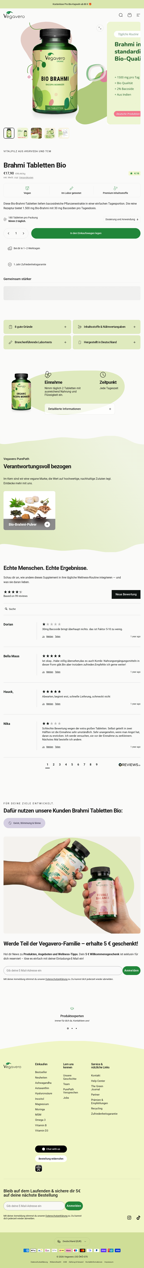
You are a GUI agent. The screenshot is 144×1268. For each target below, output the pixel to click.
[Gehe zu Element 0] (9, 133)
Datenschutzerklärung (56, 979)
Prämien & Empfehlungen (99, 1101)
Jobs (66, 1097)
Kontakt (95, 1075)
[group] (22, 592)
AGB (65, 1262)
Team (66, 1084)
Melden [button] (49, 636)
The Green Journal (97, 1088)
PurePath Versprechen (70, 1091)
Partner (95, 1094)
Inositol (39, 1098)
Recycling (96, 1108)
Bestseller (41, 1072)
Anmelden (131, 970)
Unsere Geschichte (69, 1077)
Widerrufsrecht (55, 1262)
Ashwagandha (43, 1082)
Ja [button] (43, 636)
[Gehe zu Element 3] (36, 133)
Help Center (98, 1081)
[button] (47, 765)
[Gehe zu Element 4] (50, 133)
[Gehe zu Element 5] (63, 133)
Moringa (40, 1109)
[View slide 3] (76, 1028)
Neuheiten (41, 1077)
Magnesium (42, 1104)
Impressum (108, 1262)
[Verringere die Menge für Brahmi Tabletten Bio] (8, 233)
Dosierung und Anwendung (120, 219)
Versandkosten (26, 177)
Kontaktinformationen (94, 1262)
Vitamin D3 (41, 1130)
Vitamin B (41, 1125)
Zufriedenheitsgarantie (104, 1113)
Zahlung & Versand (76, 1262)
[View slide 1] (68, 1028)
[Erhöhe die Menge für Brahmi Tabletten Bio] (24, 233)
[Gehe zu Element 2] (22, 133)
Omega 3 (40, 1119)
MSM (38, 1114)
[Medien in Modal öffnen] (99, 28)
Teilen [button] (57, 636)
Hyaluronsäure (43, 1093)
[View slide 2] (72, 1028)
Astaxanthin (42, 1088)
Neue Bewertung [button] (126, 594)
